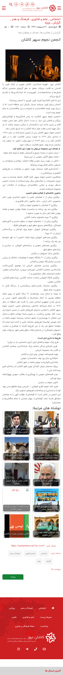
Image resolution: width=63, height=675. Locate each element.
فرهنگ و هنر (15, 553)
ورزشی (12, 608)
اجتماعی (44, 553)
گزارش (48, 561)
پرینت (12, 577)
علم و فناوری (30, 553)
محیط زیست (46, 617)
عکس (14, 617)
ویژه (38, 561)
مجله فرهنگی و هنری (24, 626)
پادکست (44, 626)
